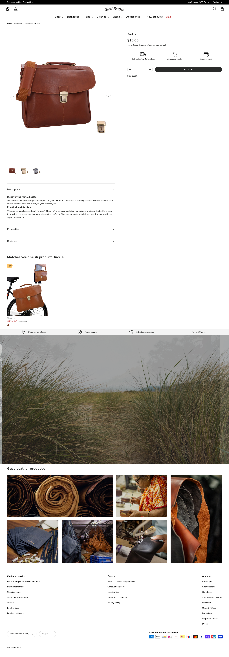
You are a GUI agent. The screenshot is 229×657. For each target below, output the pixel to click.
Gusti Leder (17, 647)
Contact (10, 602)
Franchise (206, 602)
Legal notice (113, 592)
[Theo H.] (28, 290)
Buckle (37, 24)
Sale (168, 17)
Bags (58, 17)
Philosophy (207, 581)
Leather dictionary (15, 613)
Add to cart (188, 69)
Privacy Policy (113, 602)
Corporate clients (210, 618)
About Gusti (99, 414)
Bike (87, 17)
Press (205, 623)
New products (154, 17)
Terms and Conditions (117, 597)
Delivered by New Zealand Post (20, 2)
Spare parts (29, 24)
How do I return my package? (121, 581)
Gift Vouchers (208, 586)
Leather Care (13, 608)
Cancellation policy (115, 586)
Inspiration (207, 613)
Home (9, 24)
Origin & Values (209, 608)
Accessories (133, 17)
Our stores (207, 592)
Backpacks (73, 17)
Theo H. (11, 318)
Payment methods (16, 586)
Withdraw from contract (18, 597)
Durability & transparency (124, 414)
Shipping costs (14, 592)
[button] (8, 9)
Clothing (101, 17)
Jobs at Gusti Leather (212, 597)
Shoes (116, 17)
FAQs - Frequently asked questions (23, 581)
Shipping (142, 45)
